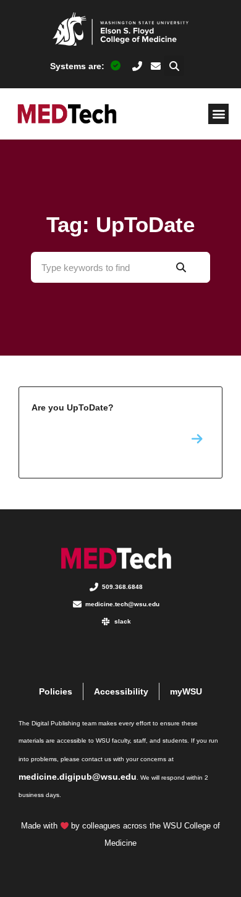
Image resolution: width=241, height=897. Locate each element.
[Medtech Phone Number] (137, 66)
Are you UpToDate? (120, 432)
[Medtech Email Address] (156, 66)
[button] (174, 66)
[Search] (180, 267)
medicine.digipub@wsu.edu (78, 777)
